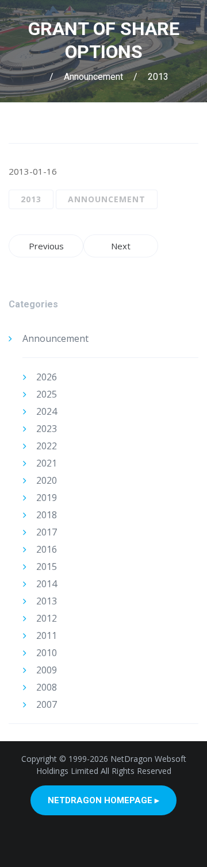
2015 (46, 566)
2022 (46, 446)
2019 (46, 497)
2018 (46, 514)
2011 (46, 635)
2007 (46, 704)
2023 (46, 428)
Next (121, 246)
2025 (46, 394)
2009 (46, 670)
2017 (46, 532)
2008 (46, 687)
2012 (46, 618)
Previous (46, 246)
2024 (46, 411)
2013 (158, 76)
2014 (46, 583)
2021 (46, 463)
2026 (46, 377)
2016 (46, 549)
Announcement (93, 76)
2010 (46, 652)
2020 (46, 480)
